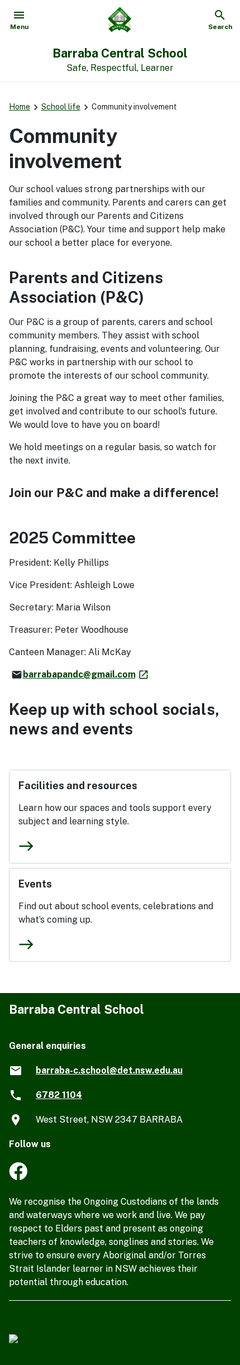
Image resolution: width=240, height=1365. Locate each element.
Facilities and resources (77, 785)
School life (60, 106)
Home (19, 106)
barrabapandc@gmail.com (86, 674)
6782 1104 (59, 1095)
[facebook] (18, 1177)
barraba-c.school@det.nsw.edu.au (109, 1070)
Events (35, 884)
